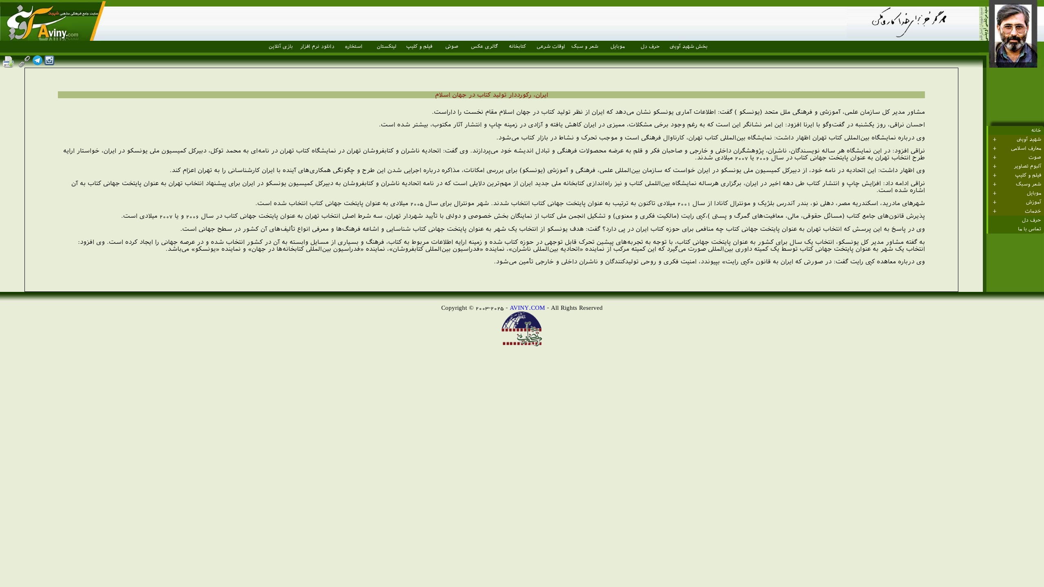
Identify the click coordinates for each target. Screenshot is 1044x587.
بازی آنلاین (281, 46)
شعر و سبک (584, 46)
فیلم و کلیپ (419, 46)
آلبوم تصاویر (1027, 166)
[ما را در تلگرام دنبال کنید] (37, 63)
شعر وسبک (1028, 184)
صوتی (451, 46)
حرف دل (650, 46)
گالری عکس (484, 46)
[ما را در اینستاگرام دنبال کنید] (49, 63)
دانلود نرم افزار (317, 46)
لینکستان (386, 46)
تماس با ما (1029, 229)
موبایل (617, 46)
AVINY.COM (527, 307)
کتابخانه (517, 46)
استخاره (354, 46)
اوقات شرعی (551, 46)
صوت (1035, 157)
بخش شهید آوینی (689, 46)
